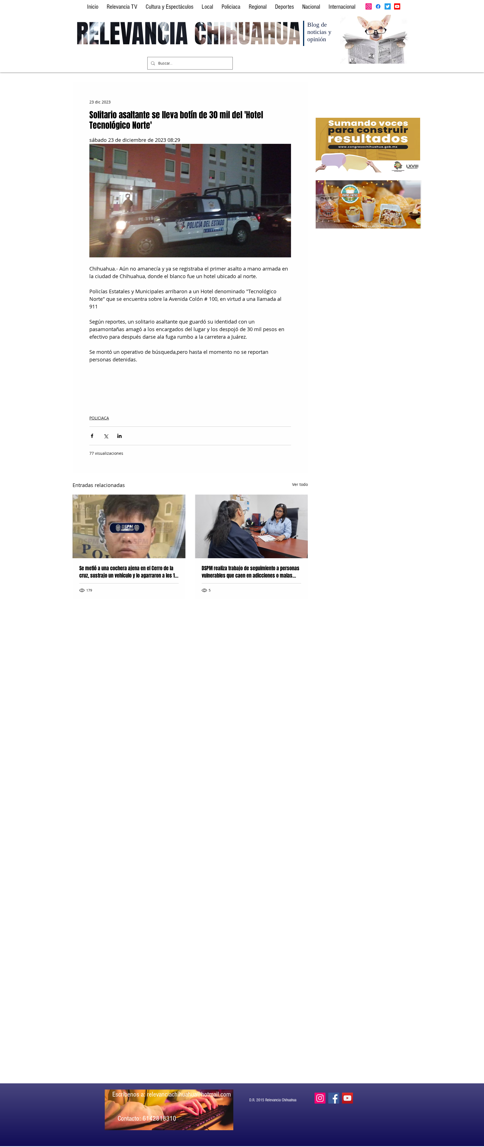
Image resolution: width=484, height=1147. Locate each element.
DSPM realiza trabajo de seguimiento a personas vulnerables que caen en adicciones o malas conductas (250, 572)
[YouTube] (347, 1098)
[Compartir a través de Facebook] (92, 436)
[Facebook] (378, 6)
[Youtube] (397, 6)
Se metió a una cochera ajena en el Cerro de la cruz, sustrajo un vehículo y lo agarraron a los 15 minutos (128, 572)
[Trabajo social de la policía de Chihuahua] (251, 526)
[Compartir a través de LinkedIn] (119, 436)
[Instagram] (369, 6)
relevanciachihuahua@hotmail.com (189, 1094)
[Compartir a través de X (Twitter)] (105, 436)
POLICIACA (99, 418)
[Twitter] (388, 6)
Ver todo (300, 484)
